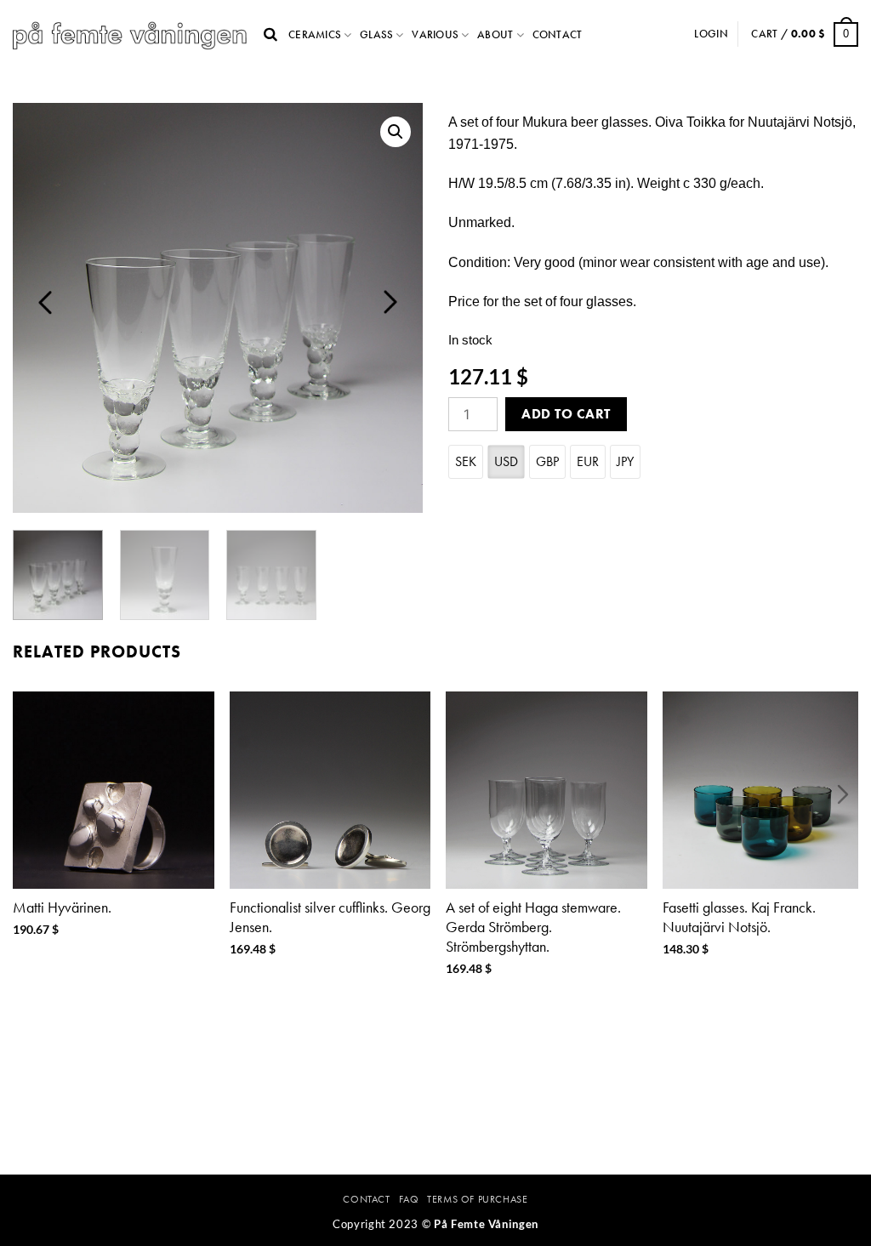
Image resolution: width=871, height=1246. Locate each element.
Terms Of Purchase (477, 1199)
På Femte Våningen (486, 1224)
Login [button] (710, 33)
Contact (557, 34)
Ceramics (314, 34)
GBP (547, 461)
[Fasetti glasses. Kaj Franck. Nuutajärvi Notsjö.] (763, 790)
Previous (45, 302)
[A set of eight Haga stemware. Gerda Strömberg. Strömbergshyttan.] (546, 790)
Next (390, 302)
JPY (625, 461)
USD (506, 461)
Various (435, 34)
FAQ (409, 1199)
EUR (588, 461)
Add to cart (565, 414)
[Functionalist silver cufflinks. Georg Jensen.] (330, 790)
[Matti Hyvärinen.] (113, 790)
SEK (465, 461)
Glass (376, 34)
